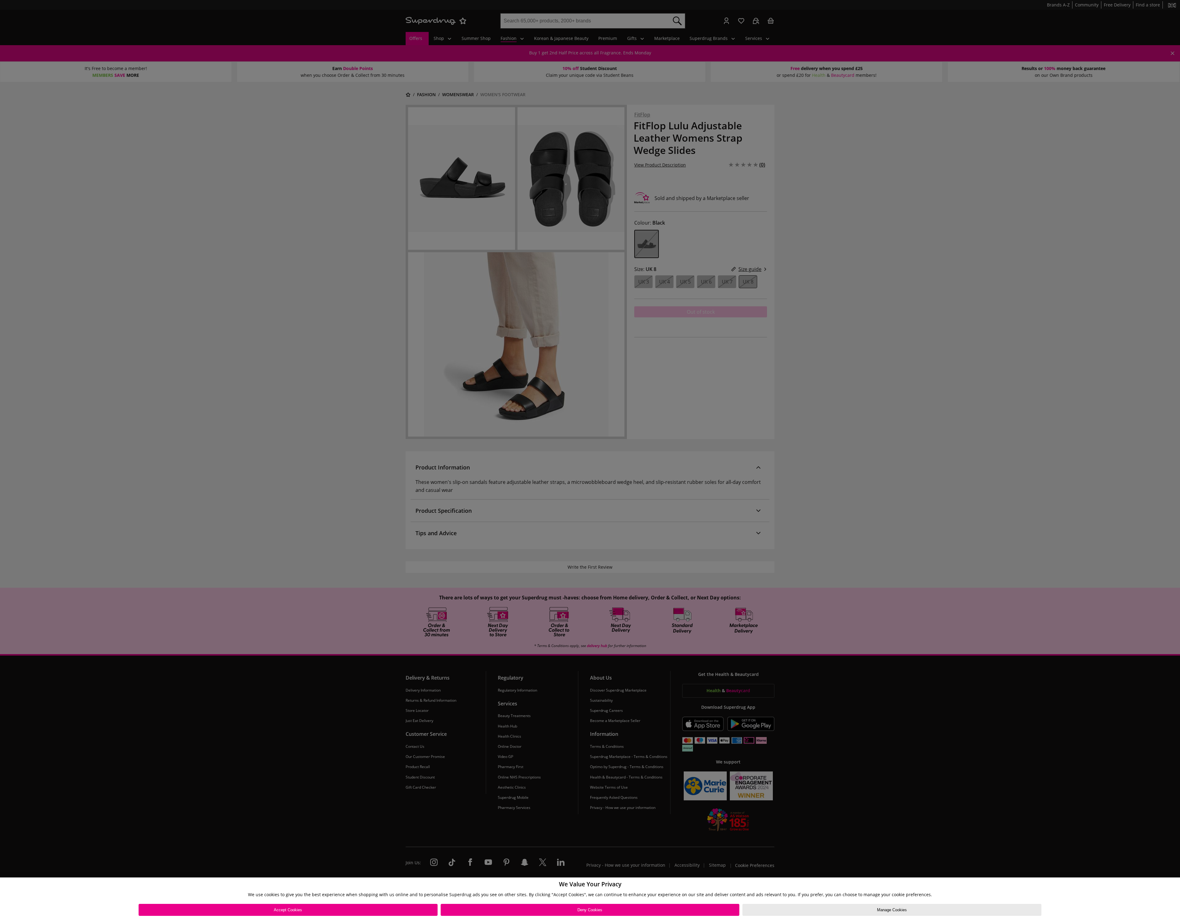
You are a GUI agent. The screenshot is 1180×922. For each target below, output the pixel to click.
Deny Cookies (589, 910)
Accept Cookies (288, 910)
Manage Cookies (892, 910)
